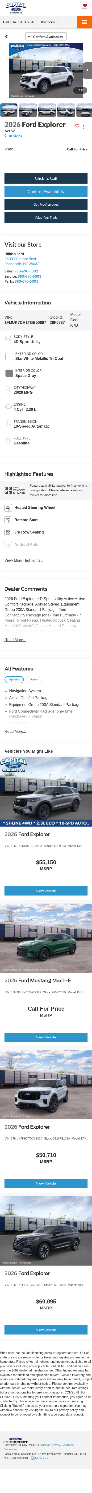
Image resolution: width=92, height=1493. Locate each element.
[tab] (14, 679)
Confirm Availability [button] (46, 191)
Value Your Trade (46, 217)
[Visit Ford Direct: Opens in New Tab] (40, 1458)
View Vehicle (46, 891)
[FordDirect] (16, 1440)
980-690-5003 (29, 276)
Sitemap (45, 1444)
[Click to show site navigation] (84, 22)
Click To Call (46, 178)
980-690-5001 (26, 281)
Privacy (56, 1444)
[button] (18, 22)
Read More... (15, 640)
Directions (47, 22)
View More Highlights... (23, 560)
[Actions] (83, 126)
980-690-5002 (26, 271)
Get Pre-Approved (46, 204)
